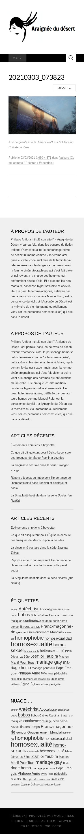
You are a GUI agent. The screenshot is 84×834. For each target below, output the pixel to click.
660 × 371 (44, 157)
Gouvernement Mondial (44, 632)
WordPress (64, 815)
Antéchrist (29, 608)
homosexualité (31, 644)
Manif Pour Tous (22, 662)
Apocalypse (48, 609)
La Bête (24, 656)
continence (32, 620)
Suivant (64, 88)
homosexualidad (58, 638)
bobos (24, 614)
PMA (44, 673)
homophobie (29, 638)
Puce (50, 673)
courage (47, 620)
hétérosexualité (52, 651)
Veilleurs (15, 684)
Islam (68, 651)
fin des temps (30, 626)
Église (25, 684)
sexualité (16, 679)
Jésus (15, 656)
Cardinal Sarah (58, 615)
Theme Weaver (59, 821)
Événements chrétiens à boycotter (33, 445)
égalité (57, 684)
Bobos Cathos (39, 615)
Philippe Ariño (29, 673)
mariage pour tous (43, 668)
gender (21, 632)
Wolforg (53, 826)
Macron (64, 656)
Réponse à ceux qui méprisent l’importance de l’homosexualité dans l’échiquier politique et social (41, 483)
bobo (14, 615)
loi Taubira (49, 656)
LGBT (34, 656)
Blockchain (63, 609)
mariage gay (48, 662)
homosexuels (31, 651)
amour (14, 609)
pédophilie (60, 673)
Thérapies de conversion (36, 679)
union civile (58, 678)
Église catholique (41, 684)
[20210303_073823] (42, 115)
